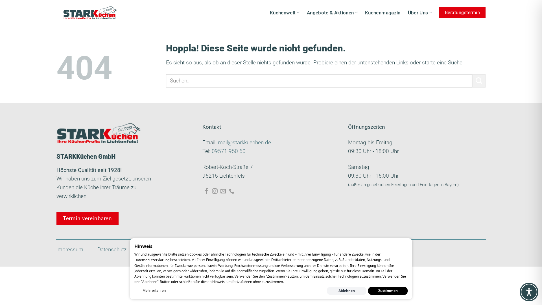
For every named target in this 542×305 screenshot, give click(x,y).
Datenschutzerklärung (151, 260)
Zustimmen (388, 290)
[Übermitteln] (479, 81)
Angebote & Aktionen (330, 13)
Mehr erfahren (154, 290)
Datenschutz (111, 249)
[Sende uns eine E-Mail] (223, 191)
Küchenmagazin (383, 13)
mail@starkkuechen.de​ (244, 142)
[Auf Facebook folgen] (206, 191)
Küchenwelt (283, 13)
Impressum (69, 249)
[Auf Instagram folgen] (215, 191)
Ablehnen (346, 290)
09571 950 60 (229, 151)
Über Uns (418, 13)
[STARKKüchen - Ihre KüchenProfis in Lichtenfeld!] (90, 12)
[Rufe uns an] (232, 191)
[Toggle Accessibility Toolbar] (529, 292)
